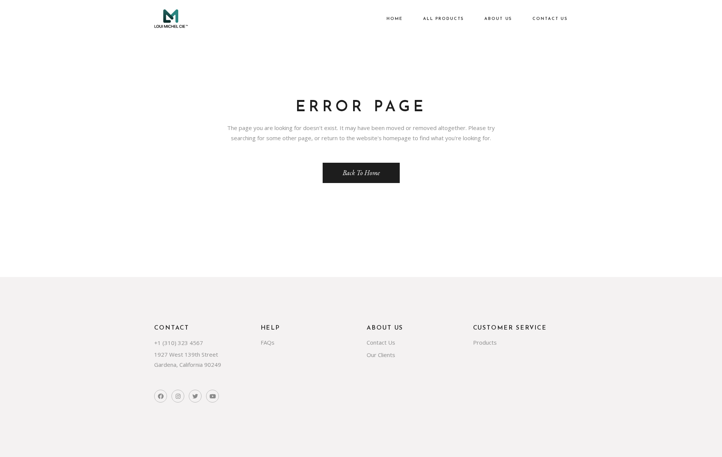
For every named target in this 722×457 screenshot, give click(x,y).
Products (485, 342)
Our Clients (381, 355)
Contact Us (381, 342)
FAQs (268, 342)
